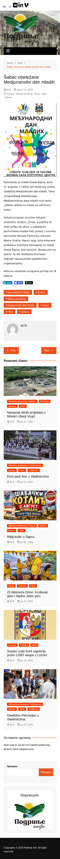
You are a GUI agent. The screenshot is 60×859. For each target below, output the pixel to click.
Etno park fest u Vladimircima (28, 476)
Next (46, 350)
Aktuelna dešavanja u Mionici (22, 401)
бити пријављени (23, 749)
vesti (10, 311)
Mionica (12, 406)
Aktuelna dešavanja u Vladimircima (25, 465)
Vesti (44, 93)
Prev (13, 350)
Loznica (12, 645)
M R (9, 89)
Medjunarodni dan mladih (21, 305)
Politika (23, 645)
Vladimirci (33, 470)
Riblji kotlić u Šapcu (20, 537)
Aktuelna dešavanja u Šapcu (22, 526)
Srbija (11, 586)
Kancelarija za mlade (19, 292)
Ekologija (44, 401)
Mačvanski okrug (23, 93)
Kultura (10, 93)
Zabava (8, 97)
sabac (46, 305)
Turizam (22, 586)
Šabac (37, 93)
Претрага (12, 766)
